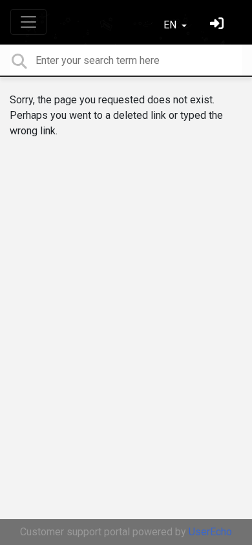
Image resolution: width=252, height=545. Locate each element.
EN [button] (171, 25)
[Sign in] (218, 25)
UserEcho (210, 532)
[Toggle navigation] (28, 22)
